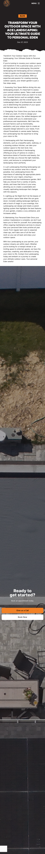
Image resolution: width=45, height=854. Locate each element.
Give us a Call (22, 610)
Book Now (22, 617)
